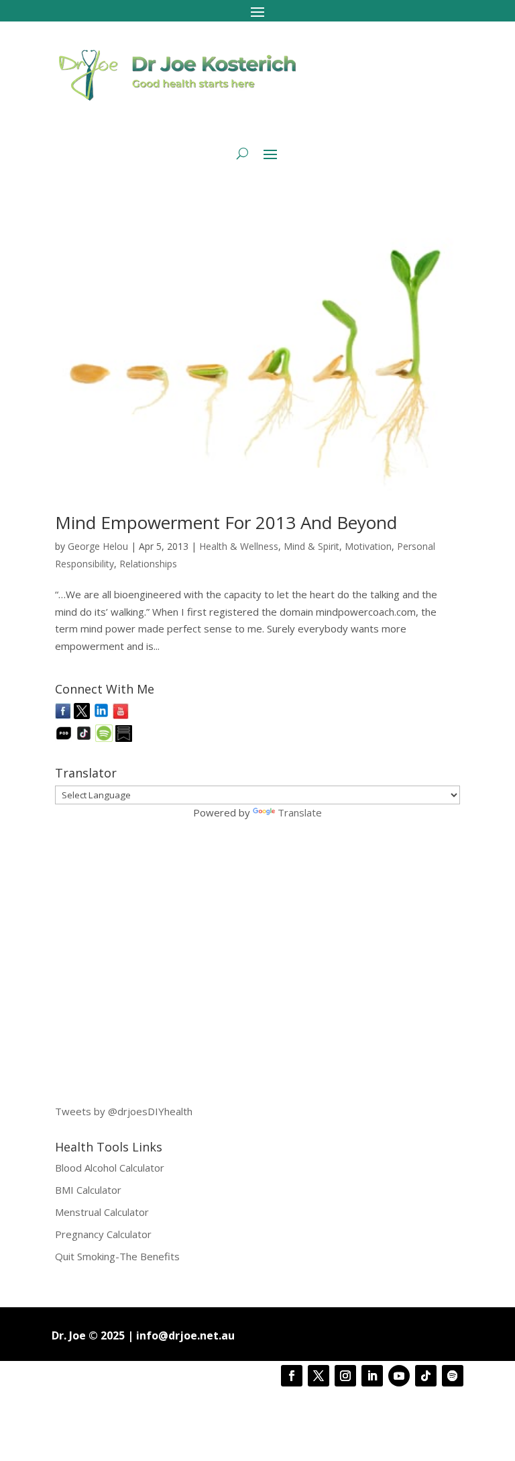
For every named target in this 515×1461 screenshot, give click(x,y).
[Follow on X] (318, 1375)
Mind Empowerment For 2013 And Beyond (226, 522)
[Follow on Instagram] (345, 1375)
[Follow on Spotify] (452, 1375)
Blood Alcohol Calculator (109, 1167)
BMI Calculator (88, 1189)
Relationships (148, 563)
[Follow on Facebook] (291, 1375)
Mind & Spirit (311, 546)
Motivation (368, 546)
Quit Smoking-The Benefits (117, 1256)
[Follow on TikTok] (426, 1375)
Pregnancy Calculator (103, 1234)
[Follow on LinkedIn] (372, 1375)
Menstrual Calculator (102, 1212)
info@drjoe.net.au (185, 1335)
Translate (300, 812)
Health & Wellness (238, 546)
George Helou (98, 546)
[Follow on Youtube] (399, 1375)
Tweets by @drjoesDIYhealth (123, 1111)
